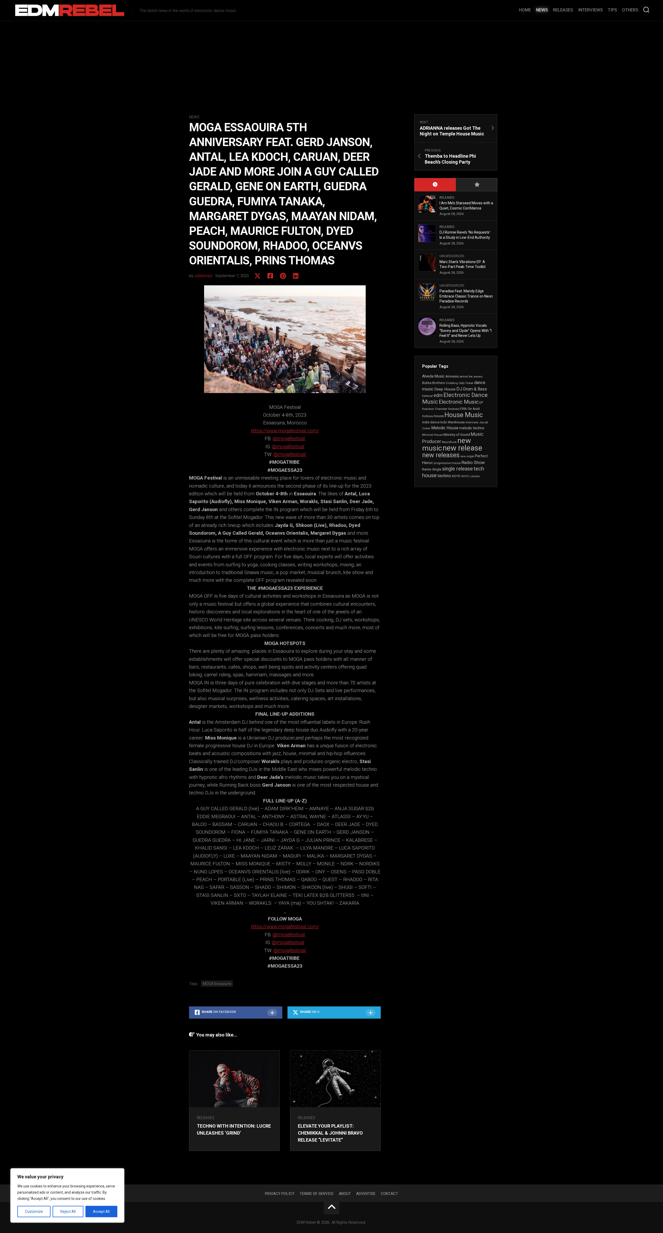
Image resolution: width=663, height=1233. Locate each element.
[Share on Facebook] (270, 276)
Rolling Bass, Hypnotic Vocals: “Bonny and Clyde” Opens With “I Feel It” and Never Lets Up (465, 330)
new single (467, 456)
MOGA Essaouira (217, 984)
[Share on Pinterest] (282, 276)
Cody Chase (466, 383)
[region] (67, 1195)
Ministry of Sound (456, 434)
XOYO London (470, 476)
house (439, 416)
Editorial (427, 396)
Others (630, 9)
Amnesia (452, 376)
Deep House (445, 389)
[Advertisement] (331, 60)
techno (444, 475)
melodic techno (471, 428)
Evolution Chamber (434, 409)
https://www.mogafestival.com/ (285, 431)
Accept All (101, 1211)
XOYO (456, 476)
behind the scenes (470, 376)
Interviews (590, 9)
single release (457, 469)
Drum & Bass (475, 389)
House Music (463, 415)
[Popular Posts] (476, 184)
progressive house (447, 463)
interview (471, 422)
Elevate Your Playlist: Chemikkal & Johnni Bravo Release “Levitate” (330, 1133)
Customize (34, 1211)
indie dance (430, 422)
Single (436, 469)
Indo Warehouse (452, 422)
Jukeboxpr (203, 275)
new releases (441, 455)
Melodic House (444, 428)
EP (481, 402)
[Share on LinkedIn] (295, 276)
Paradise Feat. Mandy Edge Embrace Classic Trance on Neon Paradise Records (466, 296)
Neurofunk (449, 442)
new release (462, 448)
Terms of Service (317, 1193)
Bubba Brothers (433, 383)
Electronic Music (459, 402)
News (542, 9)
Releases (563, 9)
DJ (459, 389)
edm (438, 395)
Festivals (453, 409)
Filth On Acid (470, 409)
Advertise (366, 1193)
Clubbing (452, 383)
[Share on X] (257, 276)
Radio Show (473, 462)
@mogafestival (289, 438)
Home (525, 9)
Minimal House (432, 435)
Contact (389, 1193)
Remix (426, 469)
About (345, 1193)
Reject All (68, 1211)
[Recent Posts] (435, 184)
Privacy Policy (279, 1193)
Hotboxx (428, 416)
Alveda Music (433, 376)
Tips (612, 9)
